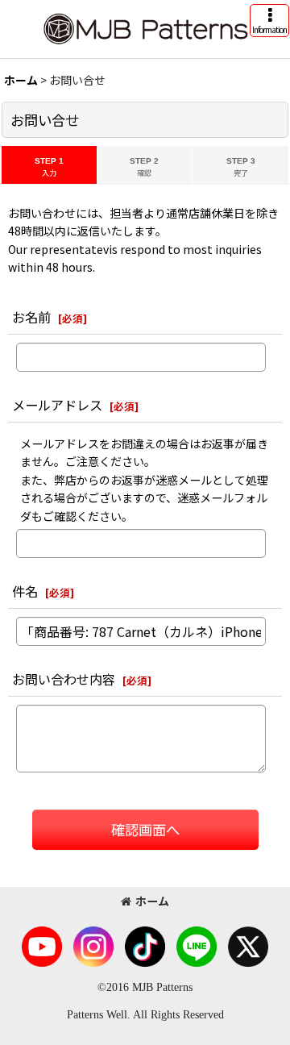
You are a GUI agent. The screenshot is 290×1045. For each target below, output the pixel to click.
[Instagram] (93, 945)
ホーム (152, 901)
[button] (269, 20)
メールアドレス (57, 404)
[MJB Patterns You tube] (42, 945)
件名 (25, 591)
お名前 (31, 317)
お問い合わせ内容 (63, 679)
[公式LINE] (196, 945)
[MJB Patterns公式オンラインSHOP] (145, 27)
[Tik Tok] (145, 945)
